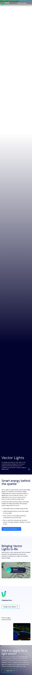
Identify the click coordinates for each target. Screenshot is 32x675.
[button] (16, 570)
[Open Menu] (28, 3)
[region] (16, 570)
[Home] (5, 3)
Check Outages (22, 3)
